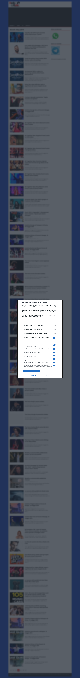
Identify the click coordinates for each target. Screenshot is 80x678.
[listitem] (40, 323)
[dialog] (40, 339)
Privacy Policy (46, 375)
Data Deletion (33, 375)
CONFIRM (31, 371)
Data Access (40, 375)
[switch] (54, 325)
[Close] (60, 303)
